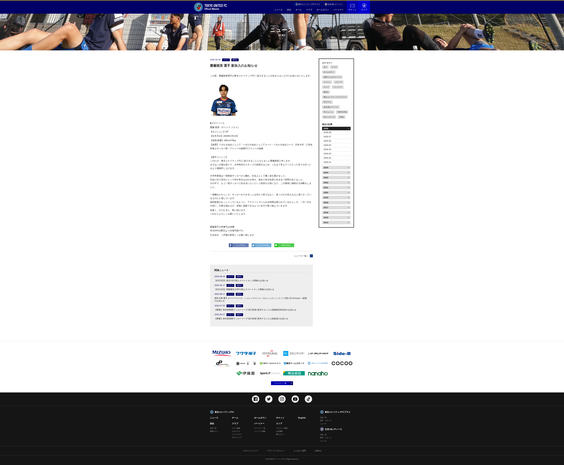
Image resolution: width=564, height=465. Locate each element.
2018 (326, 202)
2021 (326, 187)
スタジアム (236, 431)
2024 (326, 172)
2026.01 (327, 162)
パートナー (338, 10)
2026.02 (327, 158)
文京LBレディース (335, 4)
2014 (326, 222)
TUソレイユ (328, 112)
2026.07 (327, 136)
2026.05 (327, 145)
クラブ (309, 10)
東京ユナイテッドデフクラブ (335, 97)
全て (325, 67)
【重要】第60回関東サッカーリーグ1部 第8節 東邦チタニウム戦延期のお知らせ (251, 318)
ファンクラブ (237, 434)
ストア (364, 10)
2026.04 (327, 149)
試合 (289, 10)
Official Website (215, 7)
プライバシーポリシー (276, 451)
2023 (326, 177)
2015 (326, 217)
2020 (326, 192)
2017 (326, 207)
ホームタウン (323, 10)
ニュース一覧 (207, 16)
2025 (326, 167)
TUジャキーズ (329, 117)
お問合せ (318, 451)
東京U (326, 92)
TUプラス (327, 102)
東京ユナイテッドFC (224, 412)
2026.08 (327, 132)
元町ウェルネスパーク (332, 77)
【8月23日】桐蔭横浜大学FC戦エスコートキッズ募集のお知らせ (244, 289)
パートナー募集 (259, 431)
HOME (196, 16)
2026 (326, 128)
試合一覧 (213, 428)
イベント (327, 82)
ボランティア (237, 437)
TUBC (341, 117)
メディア (338, 82)
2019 (326, 197)
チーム (299, 10)
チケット (352, 10)
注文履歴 (279, 431)
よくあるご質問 (299, 451)
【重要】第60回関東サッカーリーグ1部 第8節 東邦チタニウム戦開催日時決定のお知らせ (255, 310)
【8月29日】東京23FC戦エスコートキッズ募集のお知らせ (241, 280)
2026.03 (327, 153)
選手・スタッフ (325, 420)
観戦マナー (214, 431)
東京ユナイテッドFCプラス (309, 4)
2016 (326, 212)
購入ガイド (280, 434)
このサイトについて (250, 451)
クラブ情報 (236, 428)
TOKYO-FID (342, 112)
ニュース (278, 10)
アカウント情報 (281, 428)
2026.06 (327, 141)
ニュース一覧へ (301, 256)
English (302, 418)
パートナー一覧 (280, 383)
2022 (326, 182)
